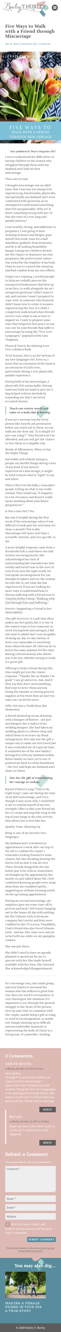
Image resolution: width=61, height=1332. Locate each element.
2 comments (44, 43)
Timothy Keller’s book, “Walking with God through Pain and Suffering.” (30, 600)
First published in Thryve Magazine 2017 (33, 151)
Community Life (28, 43)
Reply (47, 1109)
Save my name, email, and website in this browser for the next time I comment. (28, 1228)
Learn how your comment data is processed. (36, 1249)
